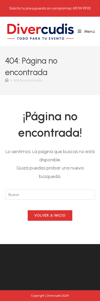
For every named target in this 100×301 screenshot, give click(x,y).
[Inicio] (6, 80)
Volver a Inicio (50, 215)
